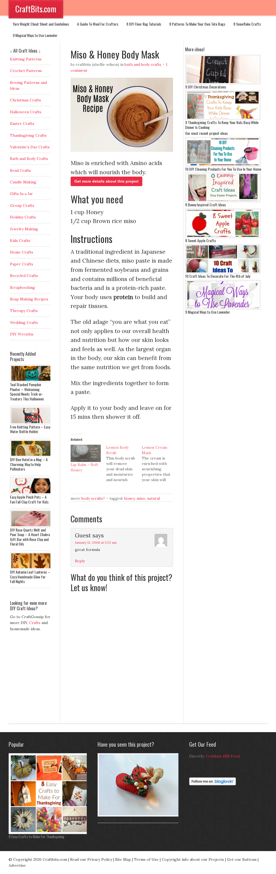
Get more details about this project (106, 181)
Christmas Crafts (25, 100)
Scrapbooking (22, 287)
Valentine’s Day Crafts (30, 147)
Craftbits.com (55, 859)
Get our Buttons (242, 859)
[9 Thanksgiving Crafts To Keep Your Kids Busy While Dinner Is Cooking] (223, 118)
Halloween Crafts (25, 111)
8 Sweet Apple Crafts (200, 240)
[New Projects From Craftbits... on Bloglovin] (212, 784)
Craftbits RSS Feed (223, 756)
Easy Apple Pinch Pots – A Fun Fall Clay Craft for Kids (29, 499)
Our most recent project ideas (206, 133)
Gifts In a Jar (21, 193)
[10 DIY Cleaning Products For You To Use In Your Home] (223, 165)
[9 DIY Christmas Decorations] (223, 83)
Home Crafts (21, 252)
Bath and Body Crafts (143, 64)
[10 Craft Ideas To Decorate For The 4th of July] (223, 272)
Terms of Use (146, 859)
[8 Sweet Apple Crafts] (223, 236)
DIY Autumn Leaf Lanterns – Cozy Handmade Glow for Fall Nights (30, 576)
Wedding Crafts (24, 322)
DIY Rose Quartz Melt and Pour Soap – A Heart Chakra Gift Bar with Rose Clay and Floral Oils (30, 537)
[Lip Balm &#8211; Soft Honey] (86, 453)
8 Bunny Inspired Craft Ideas (205, 204)
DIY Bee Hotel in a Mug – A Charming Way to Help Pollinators (29, 464)
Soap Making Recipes (29, 299)
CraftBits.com (35, 9)
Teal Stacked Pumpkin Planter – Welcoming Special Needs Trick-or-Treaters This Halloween (27, 392)
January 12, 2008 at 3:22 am (96, 542)
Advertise (17, 865)
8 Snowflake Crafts (247, 24)
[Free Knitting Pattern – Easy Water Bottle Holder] (31, 423)
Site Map (123, 859)
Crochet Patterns (26, 70)
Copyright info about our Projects (193, 859)
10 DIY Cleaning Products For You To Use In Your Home (223, 169)
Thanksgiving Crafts (28, 135)
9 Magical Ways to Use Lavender (35, 35)
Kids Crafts (20, 240)
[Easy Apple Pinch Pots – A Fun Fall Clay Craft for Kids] (31, 493)
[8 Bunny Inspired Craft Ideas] (223, 200)
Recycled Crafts (24, 275)
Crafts (34, 622)
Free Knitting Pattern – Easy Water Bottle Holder (30, 429)
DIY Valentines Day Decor (115, 819)
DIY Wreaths (21, 334)
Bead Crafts (20, 170)
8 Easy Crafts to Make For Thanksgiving (36, 836)
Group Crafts (22, 205)
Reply (80, 560)
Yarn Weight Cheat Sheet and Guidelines (41, 24)
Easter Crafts (22, 123)
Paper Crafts (21, 264)
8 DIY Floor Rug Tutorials (143, 24)
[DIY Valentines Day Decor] (139, 815)
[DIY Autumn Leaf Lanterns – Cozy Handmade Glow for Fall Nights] (31, 568)
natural (153, 498)
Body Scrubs (92, 498)
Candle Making (23, 182)
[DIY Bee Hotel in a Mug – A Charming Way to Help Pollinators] (31, 455)
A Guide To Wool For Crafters (97, 24)
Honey (129, 498)
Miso (141, 498)
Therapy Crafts (24, 310)
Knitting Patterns (26, 59)
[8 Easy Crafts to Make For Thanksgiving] (49, 832)
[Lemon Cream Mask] (159, 463)
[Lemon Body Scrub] (124, 463)
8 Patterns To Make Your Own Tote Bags (197, 24)
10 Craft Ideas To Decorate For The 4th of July (217, 276)
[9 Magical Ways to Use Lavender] (223, 308)
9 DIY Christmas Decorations (205, 87)
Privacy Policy (99, 859)
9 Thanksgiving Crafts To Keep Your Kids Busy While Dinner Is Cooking (221, 124)
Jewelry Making (24, 229)
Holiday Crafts (23, 217)
